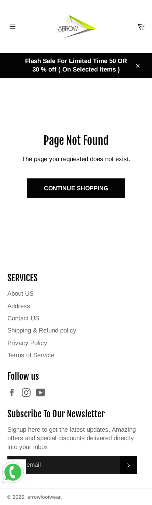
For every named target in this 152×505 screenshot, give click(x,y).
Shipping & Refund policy (41, 330)
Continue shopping (76, 188)
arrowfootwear (44, 497)
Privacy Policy (27, 342)
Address (18, 306)
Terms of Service (30, 355)
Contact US (23, 318)
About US (20, 293)
